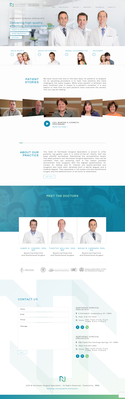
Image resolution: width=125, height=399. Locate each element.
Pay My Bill (15, 37)
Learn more (49, 176)
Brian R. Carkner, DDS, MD (91, 249)
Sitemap (51, 389)
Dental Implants (17, 51)
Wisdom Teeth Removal (47, 51)
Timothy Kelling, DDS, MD (62, 249)
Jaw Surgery (98, 51)
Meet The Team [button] (63, 7)
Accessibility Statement (67, 389)
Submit (22, 352)
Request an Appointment (20, 29)
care (51, 26)
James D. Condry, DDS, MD (33, 249)
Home (53, 7)
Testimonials (99, 7)
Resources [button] (87, 7)
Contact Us (111, 7)
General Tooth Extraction (76, 51)
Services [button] (76, 7)
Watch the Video (60, 127)
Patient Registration (19, 33)
